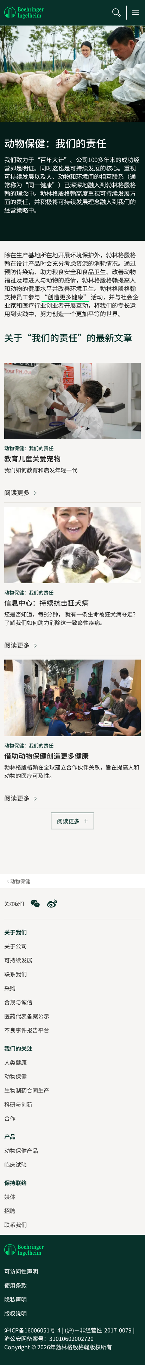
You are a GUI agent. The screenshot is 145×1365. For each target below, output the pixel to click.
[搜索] (116, 12)
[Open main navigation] (135, 12)
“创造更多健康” (65, 296)
